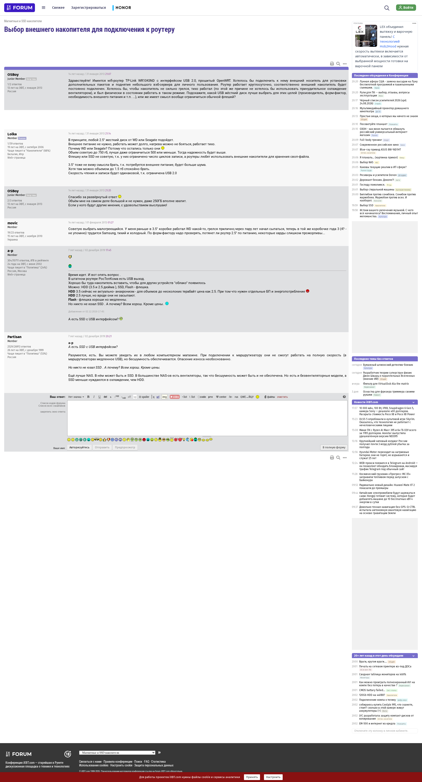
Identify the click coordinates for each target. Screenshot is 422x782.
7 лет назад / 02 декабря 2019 (89, 250)
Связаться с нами (90, 761)
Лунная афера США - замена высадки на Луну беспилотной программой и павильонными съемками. (389, 84)
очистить (282, 397)
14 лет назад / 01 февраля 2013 (90, 222)
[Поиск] (387, 7)
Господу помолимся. (372, 184)
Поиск (138, 761)
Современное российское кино (379, 144)
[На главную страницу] (19, 7)
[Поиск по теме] (338, 63)
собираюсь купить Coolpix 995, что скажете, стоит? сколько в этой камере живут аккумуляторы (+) (386, 707)
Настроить (273, 777)
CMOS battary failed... (372, 690)
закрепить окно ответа (52, 411)
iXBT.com (85, 771)
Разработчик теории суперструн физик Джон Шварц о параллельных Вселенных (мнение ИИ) (389, 375)
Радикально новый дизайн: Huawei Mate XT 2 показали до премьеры (387, 486)
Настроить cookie (121, 765)
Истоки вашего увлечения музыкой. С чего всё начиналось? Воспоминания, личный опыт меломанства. (389, 213)
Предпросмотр (125, 447)
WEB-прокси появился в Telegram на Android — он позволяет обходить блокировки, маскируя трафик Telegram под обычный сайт (388, 466)
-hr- (231, 397)
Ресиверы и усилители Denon (378, 175)
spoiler (145, 397)
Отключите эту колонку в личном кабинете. (381, 730)
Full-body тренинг (371, 139)
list (192, 397)
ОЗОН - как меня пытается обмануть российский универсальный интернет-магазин (384, 132)
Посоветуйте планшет (373, 124)
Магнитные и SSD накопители (23, 21)
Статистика (158, 761)
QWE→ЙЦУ (247, 397)
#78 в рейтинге (40, 260)
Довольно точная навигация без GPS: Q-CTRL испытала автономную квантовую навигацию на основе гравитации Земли (387, 510)
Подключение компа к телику (377, 699)
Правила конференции (118, 761)
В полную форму (334, 447)
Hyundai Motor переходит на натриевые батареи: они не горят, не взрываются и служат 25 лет (384, 455)
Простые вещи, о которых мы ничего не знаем (389, 116)
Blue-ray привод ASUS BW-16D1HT (380, 149)
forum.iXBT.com (162, 771)
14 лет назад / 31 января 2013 (89, 74)
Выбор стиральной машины (377, 189)
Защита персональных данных (153, 765)
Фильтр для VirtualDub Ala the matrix (386, 383)
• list (184, 397)
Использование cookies (93, 765)
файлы (271, 397)
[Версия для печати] (332, 63)
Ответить (339, 74)
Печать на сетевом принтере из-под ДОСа (385, 666)
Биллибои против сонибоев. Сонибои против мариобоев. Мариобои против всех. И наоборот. (388, 197)
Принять (252, 777)
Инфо (328, 74)
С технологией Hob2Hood (390, 41)
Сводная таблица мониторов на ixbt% (382, 674)
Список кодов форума (52, 403)
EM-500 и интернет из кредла (377, 723)
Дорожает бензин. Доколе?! (377, 179)
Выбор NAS (366, 162)
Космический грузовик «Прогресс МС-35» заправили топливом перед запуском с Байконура (385, 477)
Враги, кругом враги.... (373, 661)
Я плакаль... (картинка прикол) (379, 157)
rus (236, 397)
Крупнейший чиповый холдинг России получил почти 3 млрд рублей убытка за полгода (384, 444)
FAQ (146, 761)
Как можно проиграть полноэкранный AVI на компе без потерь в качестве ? (387, 684)
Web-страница (16, 157)
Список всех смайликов (51, 405)
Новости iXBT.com (366, 402)
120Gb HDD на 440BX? (372, 695)
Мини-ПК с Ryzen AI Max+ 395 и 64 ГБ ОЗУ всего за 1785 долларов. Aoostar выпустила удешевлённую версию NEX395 (387, 433)
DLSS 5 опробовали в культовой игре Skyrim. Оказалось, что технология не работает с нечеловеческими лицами (387, 422)
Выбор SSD (366, 205)
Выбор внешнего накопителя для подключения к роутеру (89, 29)
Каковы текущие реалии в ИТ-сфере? (383, 167)
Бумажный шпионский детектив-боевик (388, 364)
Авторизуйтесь (79, 447)
